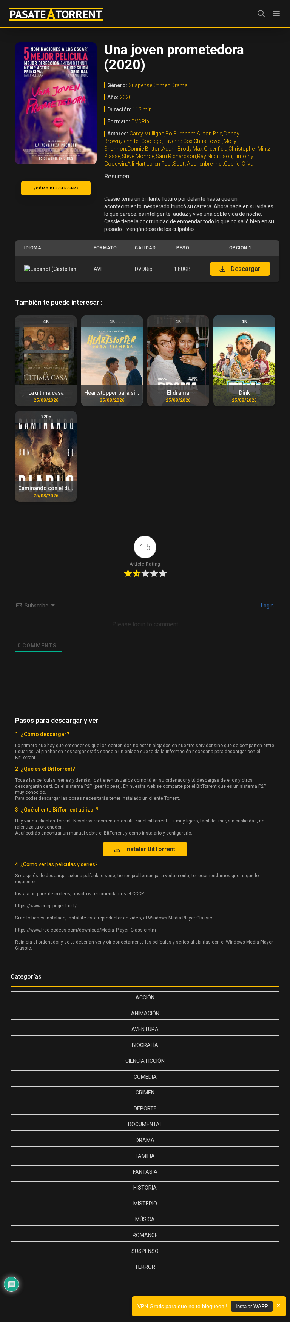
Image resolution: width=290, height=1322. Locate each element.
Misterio (145, 1204)
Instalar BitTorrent (150, 849)
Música (145, 1219)
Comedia (145, 1077)
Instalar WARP (252, 1306)
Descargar (245, 268)
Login (267, 606)
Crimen (145, 1093)
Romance (145, 1235)
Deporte (145, 1108)
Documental (145, 1124)
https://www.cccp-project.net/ (46, 905)
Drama (145, 1140)
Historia (145, 1188)
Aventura (145, 1029)
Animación (145, 1013)
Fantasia (145, 1172)
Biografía (145, 1045)
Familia (145, 1156)
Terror (145, 1267)
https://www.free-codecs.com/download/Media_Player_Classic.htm (85, 930)
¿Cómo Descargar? (56, 188)
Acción (145, 998)
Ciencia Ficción (145, 1061)
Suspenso (145, 1251)
